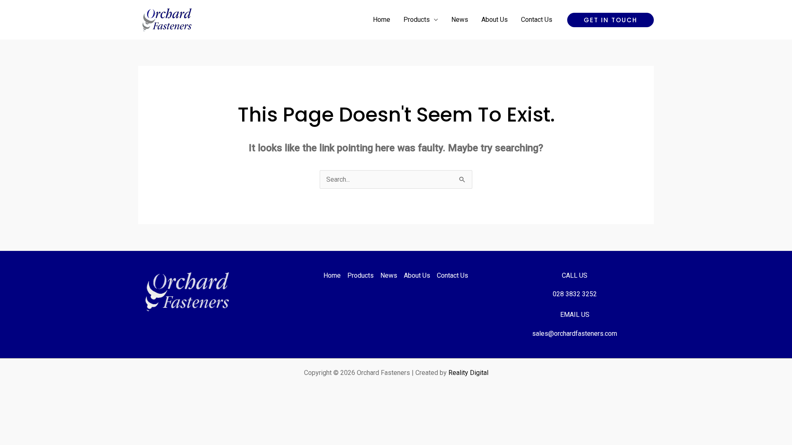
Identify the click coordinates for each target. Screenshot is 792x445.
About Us (494, 19)
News (459, 19)
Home (381, 19)
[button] (610, 20)
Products (416, 19)
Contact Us (536, 19)
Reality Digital (468, 373)
